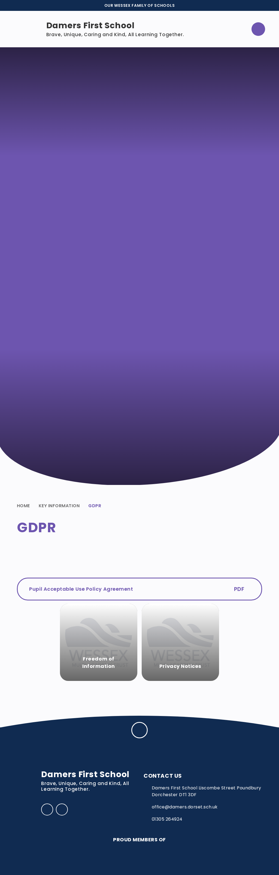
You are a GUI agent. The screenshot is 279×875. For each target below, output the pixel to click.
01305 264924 (167, 819)
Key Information (59, 506)
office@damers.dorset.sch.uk (185, 807)
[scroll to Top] (139, 730)
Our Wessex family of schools (139, 5)
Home (23, 506)
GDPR (94, 506)
